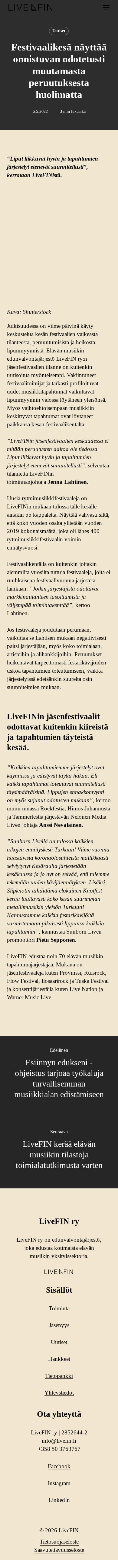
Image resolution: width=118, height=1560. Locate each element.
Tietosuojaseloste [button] (59, 1541)
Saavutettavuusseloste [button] (59, 1550)
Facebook (59, 1466)
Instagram (59, 1483)
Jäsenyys (59, 1325)
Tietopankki (59, 1376)
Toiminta (59, 1308)
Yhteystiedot (59, 1392)
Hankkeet (59, 1359)
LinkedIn (59, 1500)
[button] (106, 7)
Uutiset (58, 31)
